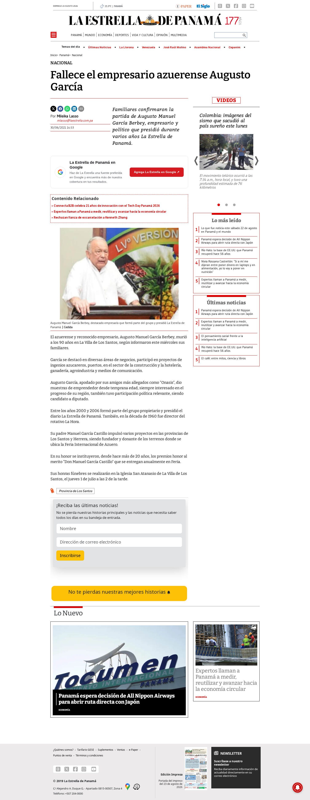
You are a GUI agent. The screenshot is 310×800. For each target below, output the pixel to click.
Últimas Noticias (99, 47)
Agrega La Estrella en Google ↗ (156, 172)
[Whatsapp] (67, 108)
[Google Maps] (127, 786)
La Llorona (126, 47)
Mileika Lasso (67, 116)
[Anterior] (196, 161)
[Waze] (136, 786)
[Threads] (220, 6)
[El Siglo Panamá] (203, 6)
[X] (228, 6)
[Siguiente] (256, 161)
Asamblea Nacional (207, 47)
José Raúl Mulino (174, 47)
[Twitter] (53, 108)
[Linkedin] (74, 108)
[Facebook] (236, 6)
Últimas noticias (226, 303)
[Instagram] (244, 6)
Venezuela (148, 47)
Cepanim (234, 47)
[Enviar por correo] (81, 108)
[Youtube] (252, 6)
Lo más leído (226, 220)
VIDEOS (226, 100)
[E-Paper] (183, 6)
